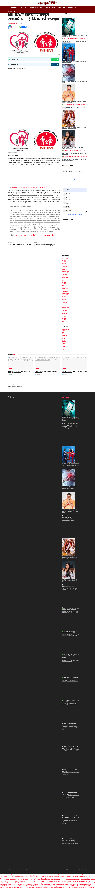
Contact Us (11, 11)
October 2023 (65, 310)
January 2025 (65, 288)
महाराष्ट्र (26, 8)
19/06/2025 (11, 375)
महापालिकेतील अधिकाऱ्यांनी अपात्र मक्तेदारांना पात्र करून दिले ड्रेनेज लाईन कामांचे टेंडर (74, 372)
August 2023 (65, 313)
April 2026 (64, 265)
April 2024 (64, 301)
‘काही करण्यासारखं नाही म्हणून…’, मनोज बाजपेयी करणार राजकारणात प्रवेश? (13, 884)
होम (9, 8)
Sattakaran (13, 869)
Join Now (56, 59)
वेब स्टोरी (77, 8)
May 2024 (64, 299)
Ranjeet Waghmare (13, 23)
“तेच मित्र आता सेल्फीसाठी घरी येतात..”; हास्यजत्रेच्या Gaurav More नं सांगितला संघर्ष (39, 886)
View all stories (65, 862)
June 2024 (64, 298)
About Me (64, 870)
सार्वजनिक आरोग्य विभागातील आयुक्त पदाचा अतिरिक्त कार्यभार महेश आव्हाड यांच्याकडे (19, 372)
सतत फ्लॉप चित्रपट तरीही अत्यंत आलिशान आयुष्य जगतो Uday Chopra (57, 876)
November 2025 (65, 273)
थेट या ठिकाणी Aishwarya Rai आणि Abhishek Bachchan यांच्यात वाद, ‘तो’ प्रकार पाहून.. (52, 887)
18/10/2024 (65, 375)
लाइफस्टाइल (52, 8)
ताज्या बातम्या (14, 8)
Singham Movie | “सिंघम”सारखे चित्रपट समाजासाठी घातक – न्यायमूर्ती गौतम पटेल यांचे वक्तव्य (32, 187)
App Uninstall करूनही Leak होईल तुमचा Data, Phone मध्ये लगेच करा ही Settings (15, 875)
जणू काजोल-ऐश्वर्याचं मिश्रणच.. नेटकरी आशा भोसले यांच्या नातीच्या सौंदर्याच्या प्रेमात (25, 878)
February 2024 (65, 304)
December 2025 (65, 271)
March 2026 (64, 266)
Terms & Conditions (83, 870)
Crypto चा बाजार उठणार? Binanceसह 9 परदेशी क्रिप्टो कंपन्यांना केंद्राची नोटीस (69, 886)
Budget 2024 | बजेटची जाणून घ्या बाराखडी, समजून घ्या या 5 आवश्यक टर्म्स (45, 875)
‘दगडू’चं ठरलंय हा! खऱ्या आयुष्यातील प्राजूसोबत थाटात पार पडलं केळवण (52, 878)
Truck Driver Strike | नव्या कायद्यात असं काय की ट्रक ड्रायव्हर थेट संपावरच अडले (80, 878)
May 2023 (64, 318)
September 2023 (65, 312)
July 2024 (64, 296)
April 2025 (64, 284)
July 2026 (64, 260)
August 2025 (65, 277)
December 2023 (65, 307)
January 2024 (65, 306)
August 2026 (65, 259)
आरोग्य (36, 8)
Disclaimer (69, 870)
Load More (47, 380)
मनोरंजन (46, 8)
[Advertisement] (34, 100)
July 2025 (64, 279)
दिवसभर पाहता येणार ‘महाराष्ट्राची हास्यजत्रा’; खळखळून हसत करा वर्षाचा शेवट (78, 884)
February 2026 (65, 268)
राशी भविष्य (70, 8)
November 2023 (65, 309)
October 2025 (65, 274)
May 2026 (64, 263)
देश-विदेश (21, 8)
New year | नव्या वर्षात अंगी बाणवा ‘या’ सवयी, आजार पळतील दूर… (23, 887)
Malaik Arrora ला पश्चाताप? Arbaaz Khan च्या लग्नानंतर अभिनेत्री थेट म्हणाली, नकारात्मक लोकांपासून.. (45, 884)
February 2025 (65, 287)
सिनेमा (63, 349)
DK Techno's (27, 869)
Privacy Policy (75, 870)
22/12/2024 (38, 375)
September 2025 (65, 276)
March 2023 (64, 321)
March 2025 (64, 285)
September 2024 (65, 293)
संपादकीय (59, 8)
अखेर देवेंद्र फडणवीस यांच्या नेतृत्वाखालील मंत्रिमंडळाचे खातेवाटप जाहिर (46, 372)
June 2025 (64, 280)
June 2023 (64, 317)
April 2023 (64, 320)
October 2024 (65, 291)
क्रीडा (41, 8)
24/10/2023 (22, 23)
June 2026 (64, 262)
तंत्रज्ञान (64, 8)
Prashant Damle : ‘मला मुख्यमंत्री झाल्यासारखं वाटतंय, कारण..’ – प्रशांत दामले (30, 876)
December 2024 (65, 290)
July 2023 (64, 315)
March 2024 (64, 302)
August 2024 (65, 295)
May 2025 (64, 282)
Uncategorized (65, 329)
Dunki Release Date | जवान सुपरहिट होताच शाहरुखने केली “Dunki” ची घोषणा (35, 235)
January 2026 (65, 269)
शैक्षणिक (32, 8)
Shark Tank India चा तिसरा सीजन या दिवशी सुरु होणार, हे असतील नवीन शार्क (73, 875)
